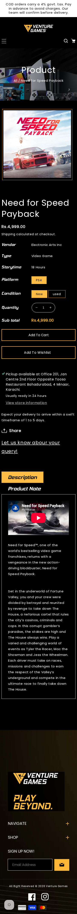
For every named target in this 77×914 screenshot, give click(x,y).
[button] (3, 41)
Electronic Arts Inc (46, 245)
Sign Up (61, 865)
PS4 (39, 280)
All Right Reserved (21, 886)
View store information (26, 402)
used (57, 294)
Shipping (8, 234)
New (39, 294)
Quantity (10, 307)
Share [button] (15, 430)
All (16, 80)
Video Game (42, 256)
